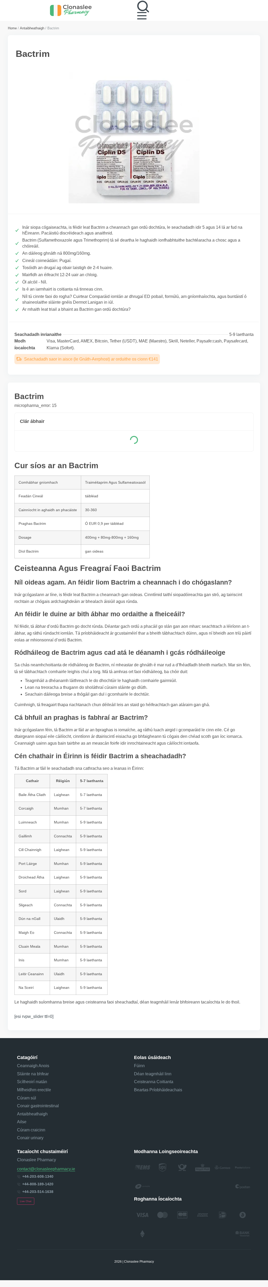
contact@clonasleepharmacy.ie (46, 1169)
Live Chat (25, 1201)
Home (12, 28)
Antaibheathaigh (32, 28)
